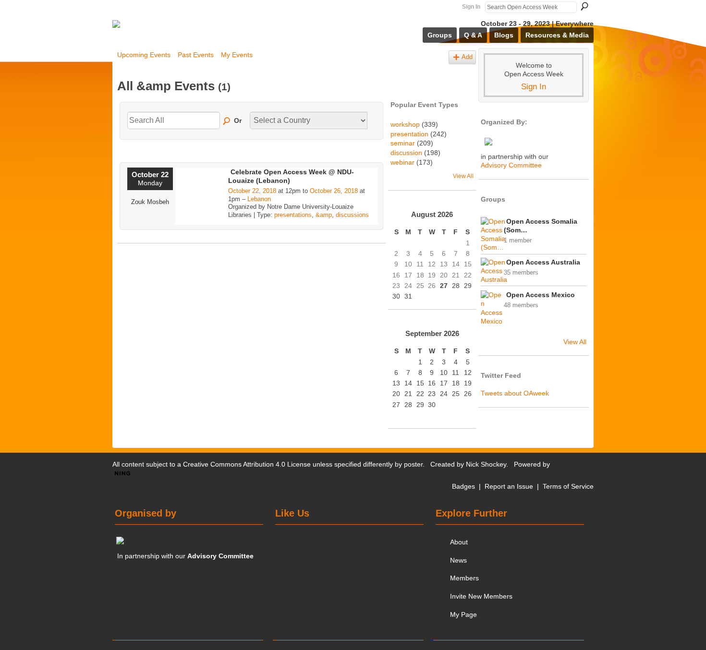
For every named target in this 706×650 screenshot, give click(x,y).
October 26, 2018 (334, 190)
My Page (463, 614)
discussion (406, 152)
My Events (237, 55)
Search (584, 6)
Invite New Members (481, 596)
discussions (352, 214)
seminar (402, 143)
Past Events (196, 55)
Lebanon (259, 199)
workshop (405, 124)
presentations (293, 214)
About (459, 542)
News (458, 560)
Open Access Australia (543, 262)
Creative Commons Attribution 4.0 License (247, 464)
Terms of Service (568, 486)
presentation (409, 134)
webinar (402, 162)
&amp (324, 214)
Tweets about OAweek (515, 393)
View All (463, 176)
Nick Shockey (486, 464)
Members (464, 578)
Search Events (227, 121)
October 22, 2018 (252, 190)
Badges (463, 486)
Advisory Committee (511, 165)
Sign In (471, 6)
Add (467, 57)
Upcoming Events (143, 55)
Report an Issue (509, 486)
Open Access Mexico (540, 295)
